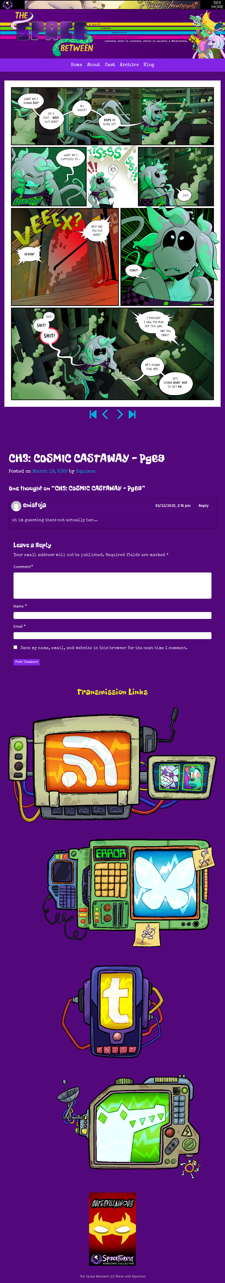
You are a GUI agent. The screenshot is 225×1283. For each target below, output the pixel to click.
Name (18, 607)
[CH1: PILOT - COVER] (93, 415)
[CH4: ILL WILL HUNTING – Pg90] (132, 415)
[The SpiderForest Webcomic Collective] (7, 4)
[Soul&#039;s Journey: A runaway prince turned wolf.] (112, 5)
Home (76, 65)
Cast (110, 65)
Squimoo (86, 471)
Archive (129, 65)
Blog (149, 65)
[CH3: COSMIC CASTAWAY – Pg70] (119, 415)
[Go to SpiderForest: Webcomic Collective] (112, 1259)
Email (18, 627)
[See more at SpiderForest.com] (217, 4)
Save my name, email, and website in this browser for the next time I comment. (104, 648)
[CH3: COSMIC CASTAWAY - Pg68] (105, 415)
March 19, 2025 (50, 471)
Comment (22, 567)
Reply (204, 506)
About (93, 65)
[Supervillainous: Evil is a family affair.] (112, 1223)
